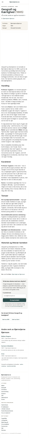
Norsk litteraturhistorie (7, 411)
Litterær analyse (5, 409)
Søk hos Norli (15, 319)
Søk (2, 428)
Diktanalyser (4, 397)
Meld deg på (4, 422)
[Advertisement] (14, 48)
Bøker (2, 385)
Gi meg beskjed (14, 300)
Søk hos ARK (5, 319)
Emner (3, 399)
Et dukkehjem (5, 407)
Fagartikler (4, 418)
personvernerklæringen (17, 306)
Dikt (2, 395)
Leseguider (4, 420)
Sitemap (3, 430)
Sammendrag (4, 391)
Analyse (3, 393)
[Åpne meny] (2, 2)
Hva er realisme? (5, 413)
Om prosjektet (5, 424)
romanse (3, 366)
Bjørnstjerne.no (14, 2)
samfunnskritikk (11, 366)
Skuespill (3, 387)
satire (21, 364)
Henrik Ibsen (4, 405)
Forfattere (4, 389)
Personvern (4, 426)
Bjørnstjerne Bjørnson (8, 18)
